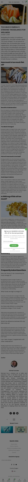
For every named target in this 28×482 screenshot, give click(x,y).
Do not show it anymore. (15, 251)
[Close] (26, 229)
